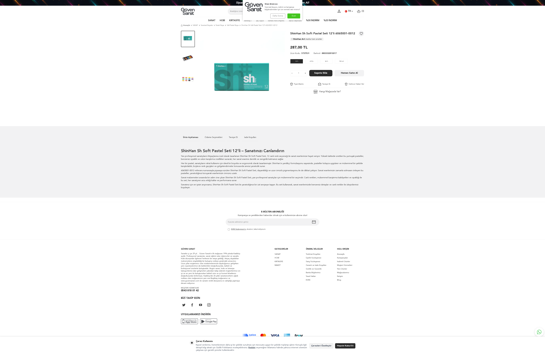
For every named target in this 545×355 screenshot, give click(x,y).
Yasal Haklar (311, 276)
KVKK (308, 280)
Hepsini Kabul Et (345, 346)
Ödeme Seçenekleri (213, 137)
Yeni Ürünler (342, 269)
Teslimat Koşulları (313, 254)
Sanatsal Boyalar (207, 25)
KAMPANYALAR (276, 21)
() (362, 11)
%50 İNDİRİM (295, 21)
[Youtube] (200, 305)
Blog (339, 280)
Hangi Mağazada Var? (330, 92)
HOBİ (222, 21)
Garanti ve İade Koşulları (316, 265)
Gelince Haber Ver (355, 84)
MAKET (248, 21)
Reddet (251, 348)
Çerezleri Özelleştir (321, 346)
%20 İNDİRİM (330, 21)
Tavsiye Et (325, 84)
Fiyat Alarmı (298, 84)
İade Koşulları (250, 137)
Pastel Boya (220, 25)
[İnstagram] (209, 305)
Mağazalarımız (343, 273)
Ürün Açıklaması (190, 137)
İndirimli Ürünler (343, 261)
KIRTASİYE (234, 21)
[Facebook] (192, 305)
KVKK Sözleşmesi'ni (238, 229)
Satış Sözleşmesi (313, 261)
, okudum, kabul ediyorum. (248, 229)
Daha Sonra (278, 16)
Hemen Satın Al (349, 73)
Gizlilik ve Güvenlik (313, 269)
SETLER (260, 21)
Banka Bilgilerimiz (313, 273)
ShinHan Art (307, 39)
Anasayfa (186, 25)
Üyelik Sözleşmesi (313, 258)
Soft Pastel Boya (233, 25)
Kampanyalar (342, 258)
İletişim (340, 276)
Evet (294, 16)
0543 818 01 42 (190, 290)
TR (349, 11)
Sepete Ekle (320, 73)
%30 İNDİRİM (312, 21)
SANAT (211, 21)
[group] (242, 74)
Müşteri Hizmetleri (344, 265)
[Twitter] (184, 305)
